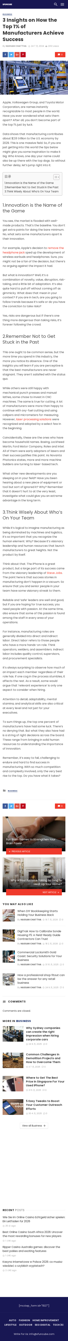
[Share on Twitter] (11, 54)
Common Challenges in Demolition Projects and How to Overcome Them (43, 1058)
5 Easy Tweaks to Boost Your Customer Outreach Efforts (44, 1105)
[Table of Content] (56, 177)
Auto (12, 1320)
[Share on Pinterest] (23, 54)
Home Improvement (45, 1320)
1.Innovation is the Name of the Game (29, 183)
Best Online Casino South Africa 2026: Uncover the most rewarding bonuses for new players (33, 1234)
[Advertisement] (34, 1168)
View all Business (32, 1125)
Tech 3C (58, 1325)
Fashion (24, 1320)
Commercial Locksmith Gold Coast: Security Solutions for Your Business (39, 956)
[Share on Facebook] (5, 54)
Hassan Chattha (16, 46)
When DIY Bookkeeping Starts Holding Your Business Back (37, 913)
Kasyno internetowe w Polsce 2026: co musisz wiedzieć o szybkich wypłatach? (32, 1264)
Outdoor (25, 1325)
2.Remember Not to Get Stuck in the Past (32, 187)
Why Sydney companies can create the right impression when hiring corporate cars (43, 1033)
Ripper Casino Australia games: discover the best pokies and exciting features (31, 1249)
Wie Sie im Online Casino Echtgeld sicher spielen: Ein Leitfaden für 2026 (34, 1219)
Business (7, 14)
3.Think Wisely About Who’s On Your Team (32, 191)
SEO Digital (42, 1325)
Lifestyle (10, 1325)
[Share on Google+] (17, 54)
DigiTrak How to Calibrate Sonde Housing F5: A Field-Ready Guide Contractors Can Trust (39, 935)
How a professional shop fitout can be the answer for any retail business (41, 979)
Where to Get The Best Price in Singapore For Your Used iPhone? (45, 1081)
